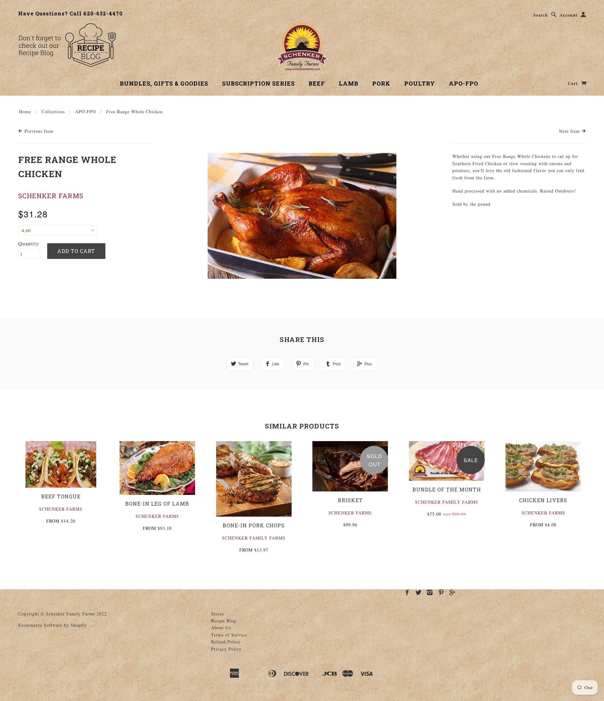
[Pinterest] (441, 592)
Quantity (28, 243)
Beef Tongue (61, 496)
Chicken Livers (543, 500)
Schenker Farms (50, 195)
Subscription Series (258, 83)
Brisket (350, 500)
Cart (573, 83)
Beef (317, 83)
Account (569, 15)
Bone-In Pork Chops (254, 525)
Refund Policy (226, 642)
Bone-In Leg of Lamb (157, 503)
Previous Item (38, 131)
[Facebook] (407, 592)
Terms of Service (229, 635)
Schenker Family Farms (253, 538)
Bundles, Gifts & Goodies (164, 83)
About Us (221, 628)
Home (25, 112)
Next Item (570, 131)
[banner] (302, 46)
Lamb (348, 83)
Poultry (419, 83)
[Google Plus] (452, 592)
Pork (381, 83)
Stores (217, 614)
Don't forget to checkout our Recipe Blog (67, 45)
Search (540, 15)
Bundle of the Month (446, 489)
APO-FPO (463, 83)
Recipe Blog (223, 621)
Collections (53, 112)
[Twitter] (418, 592)
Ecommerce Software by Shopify (52, 625)
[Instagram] (430, 592)
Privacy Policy (226, 649)
